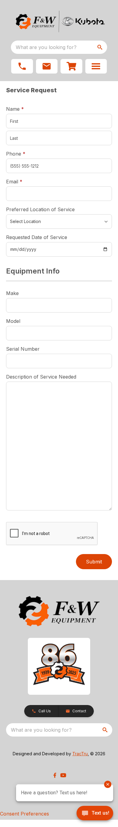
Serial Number (23, 349)
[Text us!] (95, 813)
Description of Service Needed (41, 377)
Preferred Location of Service (40, 209)
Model (13, 321)
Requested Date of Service (36, 237)
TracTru (80, 753)
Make (12, 293)
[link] (71, 66)
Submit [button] (94, 562)
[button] (22, 66)
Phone (15, 154)
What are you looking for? (46, 47)
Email (23, 181)
